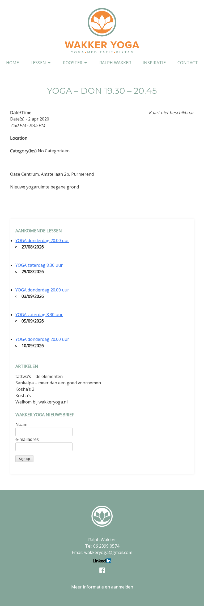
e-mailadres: (27, 439)
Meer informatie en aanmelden (102, 587)
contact (187, 63)
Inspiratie (154, 63)
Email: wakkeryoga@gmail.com (102, 552)
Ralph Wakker (115, 63)
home (12, 63)
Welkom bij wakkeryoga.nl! (41, 402)
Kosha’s (23, 395)
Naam (21, 424)
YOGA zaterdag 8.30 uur (39, 265)
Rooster (72, 63)
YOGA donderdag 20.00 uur (42, 240)
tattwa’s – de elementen (39, 376)
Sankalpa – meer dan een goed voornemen (58, 383)
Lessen (38, 63)
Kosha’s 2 (24, 389)
